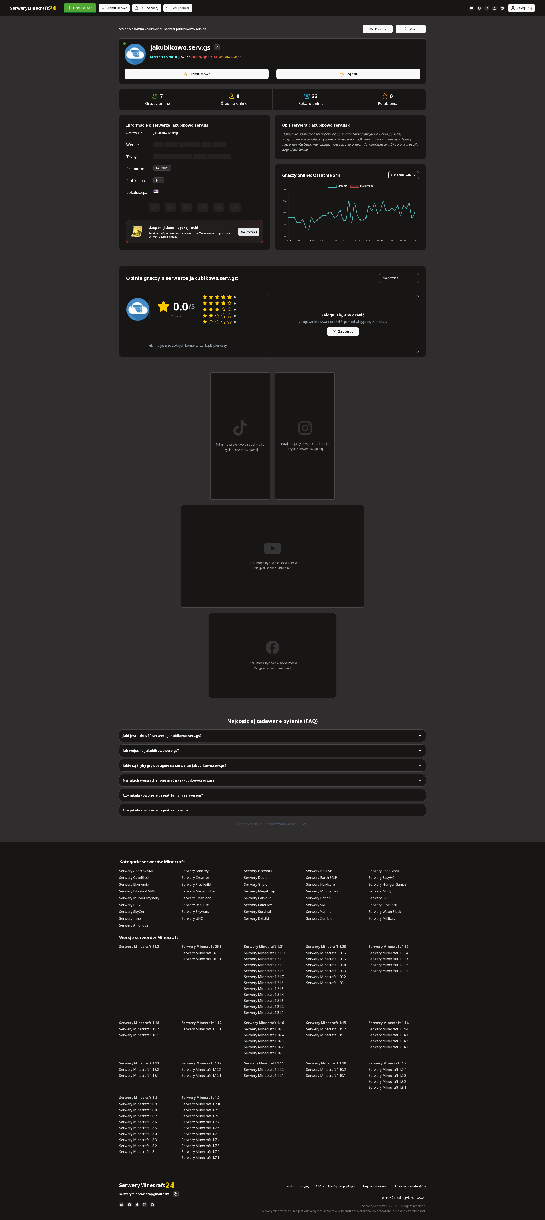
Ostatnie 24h (401, 175)
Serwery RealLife (195, 904)
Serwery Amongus (133, 925)
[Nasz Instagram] (494, 8)
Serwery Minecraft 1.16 (264, 1022)
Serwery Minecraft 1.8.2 (138, 1145)
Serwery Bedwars (258, 870)
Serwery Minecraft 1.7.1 (200, 1157)
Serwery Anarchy (195, 870)
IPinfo (302, 824)
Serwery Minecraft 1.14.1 (388, 1047)
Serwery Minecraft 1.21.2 (264, 1006)
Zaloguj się (524, 8)
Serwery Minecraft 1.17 (201, 1022)
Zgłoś (414, 29)
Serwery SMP (316, 904)
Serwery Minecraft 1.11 (264, 1063)
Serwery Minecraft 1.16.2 (264, 1047)
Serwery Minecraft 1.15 (326, 1022)
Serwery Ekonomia (134, 884)
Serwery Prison (318, 898)
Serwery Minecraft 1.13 (139, 1063)
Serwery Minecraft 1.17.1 (201, 1029)
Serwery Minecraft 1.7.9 (200, 1110)
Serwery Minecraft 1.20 (326, 946)
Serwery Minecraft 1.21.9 (264, 965)
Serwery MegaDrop (259, 891)
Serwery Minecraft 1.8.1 (138, 1151)
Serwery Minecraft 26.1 (201, 946)
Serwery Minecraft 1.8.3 (138, 1139)
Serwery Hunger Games (387, 884)
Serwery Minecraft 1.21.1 (264, 1012)
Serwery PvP (379, 898)
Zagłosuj (352, 74)
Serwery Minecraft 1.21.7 (264, 976)
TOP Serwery (149, 8)
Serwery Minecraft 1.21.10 (264, 959)
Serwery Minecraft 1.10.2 (326, 1069)
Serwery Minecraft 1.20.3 (326, 970)
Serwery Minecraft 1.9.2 (387, 1081)
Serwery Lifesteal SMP (137, 891)
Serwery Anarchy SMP (136, 870)
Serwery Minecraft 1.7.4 (200, 1139)
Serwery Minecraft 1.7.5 (200, 1133)
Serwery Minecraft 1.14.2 (388, 1041)
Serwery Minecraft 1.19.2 (388, 965)
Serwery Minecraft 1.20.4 (326, 965)
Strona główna (131, 29)
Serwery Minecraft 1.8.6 (138, 1122)
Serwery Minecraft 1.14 (388, 1022)
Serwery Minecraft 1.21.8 (264, 970)
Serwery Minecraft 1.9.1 (387, 1087)
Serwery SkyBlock (383, 904)
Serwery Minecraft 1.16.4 (264, 1035)
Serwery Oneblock (196, 898)
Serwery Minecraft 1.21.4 (264, 994)
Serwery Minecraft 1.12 (201, 1063)
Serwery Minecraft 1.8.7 (138, 1116)
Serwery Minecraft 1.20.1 (326, 982)
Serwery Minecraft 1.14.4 (388, 1029)
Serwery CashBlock (384, 870)
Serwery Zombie (319, 918)
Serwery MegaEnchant (200, 891)
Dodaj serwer (82, 8)
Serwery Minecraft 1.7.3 (200, 1145)
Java (158, 180)
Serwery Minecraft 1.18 (139, 1022)
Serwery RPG (129, 904)
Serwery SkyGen (132, 911)
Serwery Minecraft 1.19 (388, 946)
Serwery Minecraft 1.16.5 (264, 1029)
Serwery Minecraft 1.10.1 (326, 1075)
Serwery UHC (192, 918)
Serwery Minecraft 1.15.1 (326, 1035)
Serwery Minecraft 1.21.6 (264, 982)
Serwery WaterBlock (385, 911)
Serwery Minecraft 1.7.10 (201, 1104)
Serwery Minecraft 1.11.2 (264, 1069)
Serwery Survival (257, 911)
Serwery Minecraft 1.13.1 (139, 1075)
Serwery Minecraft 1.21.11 (264, 953)
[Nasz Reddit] (502, 8)
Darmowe (162, 168)
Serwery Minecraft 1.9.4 (387, 1069)
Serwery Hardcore (320, 884)
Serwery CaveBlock (134, 877)
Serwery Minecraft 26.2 (139, 946)
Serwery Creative (195, 877)
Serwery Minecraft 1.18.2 (139, 1029)
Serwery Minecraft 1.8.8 (138, 1110)
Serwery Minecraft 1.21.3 (264, 1000)
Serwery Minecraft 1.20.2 (326, 976)
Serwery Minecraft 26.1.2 (201, 953)
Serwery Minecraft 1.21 (264, 946)
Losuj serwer (180, 8)
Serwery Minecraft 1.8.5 (138, 1128)
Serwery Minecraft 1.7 (200, 1097)
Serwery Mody (380, 891)
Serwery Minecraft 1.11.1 (264, 1075)
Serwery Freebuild (196, 884)
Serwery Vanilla (318, 911)
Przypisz (380, 29)
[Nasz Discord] (471, 8)
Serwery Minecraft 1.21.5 (264, 988)
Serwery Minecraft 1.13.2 (139, 1069)
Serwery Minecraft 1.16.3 (264, 1041)
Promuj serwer (116, 8)
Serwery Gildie (255, 884)
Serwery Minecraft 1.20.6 (326, 953)
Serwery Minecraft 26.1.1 (201, 959)
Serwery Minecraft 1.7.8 (200, 1116)
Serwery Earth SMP (321, 877)
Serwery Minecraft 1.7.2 (200, 1151)
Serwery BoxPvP (319, 870)
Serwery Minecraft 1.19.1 (388, 970)
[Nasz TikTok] (486, 8)
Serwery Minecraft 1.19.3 (388, 959)
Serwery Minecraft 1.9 (387, 1063)
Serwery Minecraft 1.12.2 (201, 1069)
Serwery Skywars (195, 911)
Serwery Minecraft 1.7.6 (200, 1128)
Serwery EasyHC (381, 877)
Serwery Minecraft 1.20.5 (326, 959)
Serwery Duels (255, 877)
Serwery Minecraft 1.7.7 (200, 1122)
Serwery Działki (256, 918)
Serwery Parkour (257, 898)
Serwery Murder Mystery (139, 898)
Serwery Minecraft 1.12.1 (201, 1075)
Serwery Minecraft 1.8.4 (138, 1133)
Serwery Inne (130, 918)
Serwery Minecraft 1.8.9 (138, 1104)
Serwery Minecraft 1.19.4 (388, 953)
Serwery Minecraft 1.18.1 (139, 1035)
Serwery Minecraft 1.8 (138, 1097)
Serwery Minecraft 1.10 (326, 1063)
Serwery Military (382, 918)
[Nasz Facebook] (479, 8)
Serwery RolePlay (258, 904)
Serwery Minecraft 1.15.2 (326, 1029)
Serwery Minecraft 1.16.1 (264, 1053)
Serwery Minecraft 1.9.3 (387, 1075)
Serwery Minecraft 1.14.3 (388, 1035)
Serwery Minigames (322, 891)
